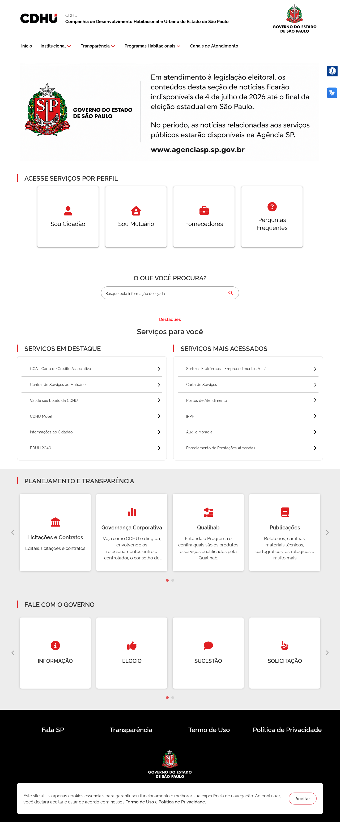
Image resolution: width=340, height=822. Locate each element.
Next (327, 532)
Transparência (95, 46)
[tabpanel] (55, 532)
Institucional (53, 46)
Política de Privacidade (287, 729)
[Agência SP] (199, 150)
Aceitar (302, 798)
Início (26, 46)
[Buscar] (230, 293)
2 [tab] (172, 580)
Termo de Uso (209, 729)
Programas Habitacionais (150, 46)
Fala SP (53, 729)
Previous (13, 532)
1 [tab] (167, 580)
